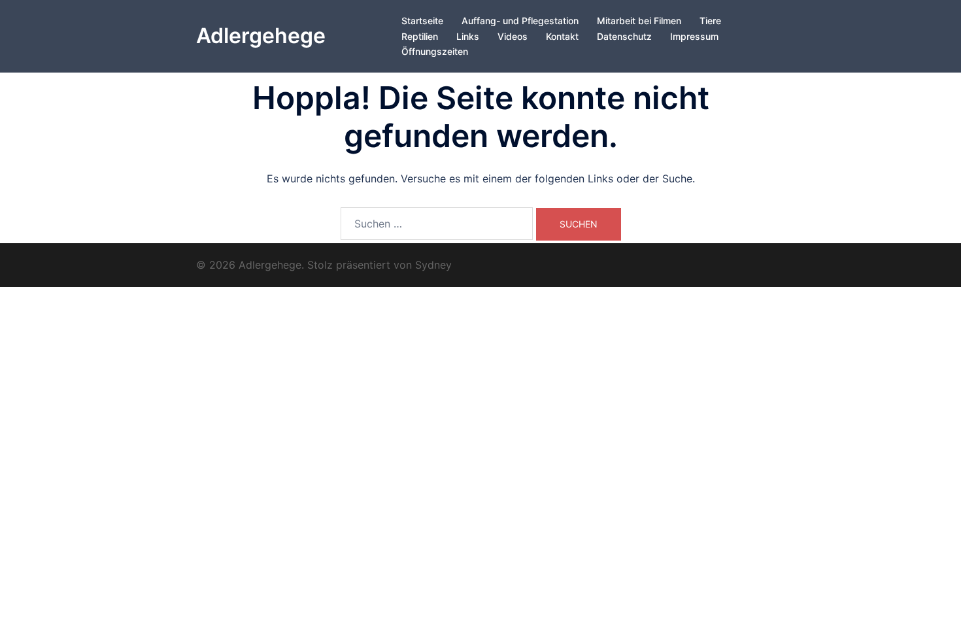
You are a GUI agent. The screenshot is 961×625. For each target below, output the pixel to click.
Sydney (433, 264)
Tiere (710, 20)
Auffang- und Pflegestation (520, 20)
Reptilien (419, 36)
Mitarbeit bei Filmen (639, 20)
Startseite (422, 20)
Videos (512, 36)
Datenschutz (624, 36)
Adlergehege (261, 35)
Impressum (694, 36)
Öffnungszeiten (434, 51)
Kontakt (562, 36)
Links (467, 36)
